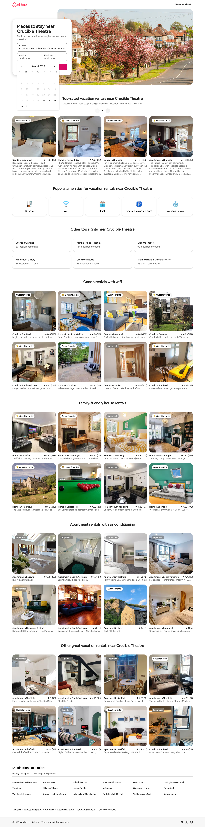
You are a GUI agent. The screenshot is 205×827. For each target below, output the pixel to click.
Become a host (183, 4)
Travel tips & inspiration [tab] (45, 773)
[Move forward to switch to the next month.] (54, 66)
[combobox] (42, 48)
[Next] (108, 110)
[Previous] (97, 110)
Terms (44, 822)
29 (55, 100)
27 (44, 100)
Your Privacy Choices (59, 822)
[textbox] (29, 58)
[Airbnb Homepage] (19, 4)
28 (49, 100)
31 (27, 106)
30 (21, 106)
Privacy (35, 822)
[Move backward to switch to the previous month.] (22, 66)
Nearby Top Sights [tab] (20, 773)
